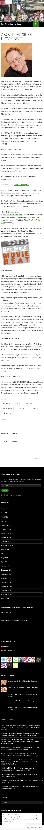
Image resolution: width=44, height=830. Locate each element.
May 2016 (4, 558)
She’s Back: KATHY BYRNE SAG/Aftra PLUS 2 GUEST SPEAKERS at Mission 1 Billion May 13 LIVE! (20, 749)
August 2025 (5, 549)
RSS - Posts (7, 646)
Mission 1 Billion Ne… (15, 701)
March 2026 (5, 525)
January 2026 (5, 533)
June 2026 (4, 513)
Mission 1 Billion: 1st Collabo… (26, 681)
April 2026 (4, 521)
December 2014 (6, 582)
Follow (5, 490)
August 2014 (5, 598)
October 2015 (6, 578)
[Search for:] (22, 803)
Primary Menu (41, 24)
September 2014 (7, 594)
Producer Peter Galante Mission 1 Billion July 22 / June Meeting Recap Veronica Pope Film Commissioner (20, 734)
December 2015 (6, 570)
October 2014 (6, 590)
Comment (35, 458)
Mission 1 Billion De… (15, 694)
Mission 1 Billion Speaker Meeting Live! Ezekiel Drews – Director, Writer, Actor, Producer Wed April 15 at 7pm (20, 755)
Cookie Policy (7, 821)
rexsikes (11, 681)
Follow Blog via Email (11, 474)
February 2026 (6, 529)
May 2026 (4, 517)
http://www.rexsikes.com (13, 214)
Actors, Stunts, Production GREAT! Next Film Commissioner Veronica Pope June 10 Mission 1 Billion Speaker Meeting (20, 741)
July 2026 (4, 509)
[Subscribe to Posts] (2, 646)
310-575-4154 (6, 612)
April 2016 (4, 562)
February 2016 (6, 566)
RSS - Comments (9, 650)
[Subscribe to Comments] (2, 650)
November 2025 (6, 537)
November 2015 (6, 574)
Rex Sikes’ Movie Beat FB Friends (14, 620)
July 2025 (4, 554)
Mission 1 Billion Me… (15, 707)
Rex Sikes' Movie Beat (11, 24)
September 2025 (7, 545)
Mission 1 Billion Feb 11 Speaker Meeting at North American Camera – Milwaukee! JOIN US (18, 769)
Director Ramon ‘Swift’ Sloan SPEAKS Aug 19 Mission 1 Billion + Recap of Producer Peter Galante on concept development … (21, 727)
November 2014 (6, 586)
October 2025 (6, 541)
